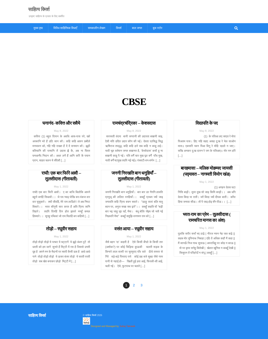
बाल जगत (137, 28)
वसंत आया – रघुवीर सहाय (133, 228)
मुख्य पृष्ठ (38, 28)
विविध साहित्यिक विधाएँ (65, 28)
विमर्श (118, 28)
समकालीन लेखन (96, 28)
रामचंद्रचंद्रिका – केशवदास (134, 123)
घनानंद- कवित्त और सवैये (61, 123)
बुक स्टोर (157, 28)
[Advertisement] (134, 60)
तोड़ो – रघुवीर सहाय (61, 228)
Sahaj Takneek (127, 326)
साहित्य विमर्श (90, 315)
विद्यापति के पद (207, 123)
